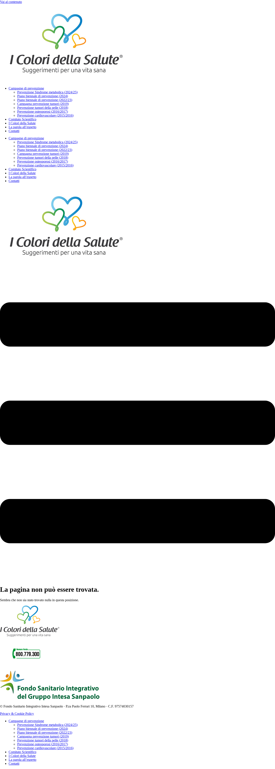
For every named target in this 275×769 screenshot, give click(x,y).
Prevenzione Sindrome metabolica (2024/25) (47, 92)
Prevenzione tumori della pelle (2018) (42, 107)
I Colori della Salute (22, 123)
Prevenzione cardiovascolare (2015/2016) (45, 115)
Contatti (14, 131)
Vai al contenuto (11, 2)
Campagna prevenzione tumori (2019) (43, 104)
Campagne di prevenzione (26, 88)
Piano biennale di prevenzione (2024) (42, 96)
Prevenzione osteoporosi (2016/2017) (42, 111)
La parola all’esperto (22, 127)
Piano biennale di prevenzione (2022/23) (44, 100)
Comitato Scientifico (22, 119)
